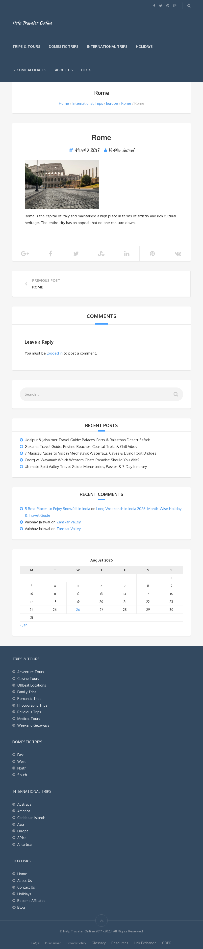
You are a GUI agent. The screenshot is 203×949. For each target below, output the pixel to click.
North (21, 768)
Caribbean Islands (31, 818)
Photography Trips (32, 705)
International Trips (107, 46)
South (22, 775)
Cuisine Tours (28, 678)
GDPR (167, 943)
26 (78, 610)
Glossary (99, 943)
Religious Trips (29, 712)
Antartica (24, 844)
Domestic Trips (63, 46)
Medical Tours (28, 719)
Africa (21, 838)
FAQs (35, 943)
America (23, 811)
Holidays (144, 46)
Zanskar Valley (68, 522)
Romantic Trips (29, 698)
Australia (24, 804)
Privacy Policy (76, 943)
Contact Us (26, 887)
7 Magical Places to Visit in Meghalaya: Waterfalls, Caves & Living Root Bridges (90, 453)
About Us (64, 70)
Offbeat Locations (31, 685)
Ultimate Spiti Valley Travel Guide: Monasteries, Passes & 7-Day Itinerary (86, 466)
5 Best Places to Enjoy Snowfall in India (57, 508)
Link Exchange (145, 943)
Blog (86, 70)
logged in (55, 353)
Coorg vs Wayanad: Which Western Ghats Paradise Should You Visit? (82, 460)
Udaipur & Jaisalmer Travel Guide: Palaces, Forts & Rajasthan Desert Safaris (88, 439)
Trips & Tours (26, 46)
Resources (119, 943)
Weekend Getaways (33, 725)
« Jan (23, 625)
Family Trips (26, 692)
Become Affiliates (29, 70)
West (21, 761)
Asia (20, 824)
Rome (126, 103)
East (20, 755)
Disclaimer (53, 943)
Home (64, 103)
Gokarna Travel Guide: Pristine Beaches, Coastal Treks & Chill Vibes (81, 446)
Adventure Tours (30, 672)
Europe (112, 103)
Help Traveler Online (32, 22)
